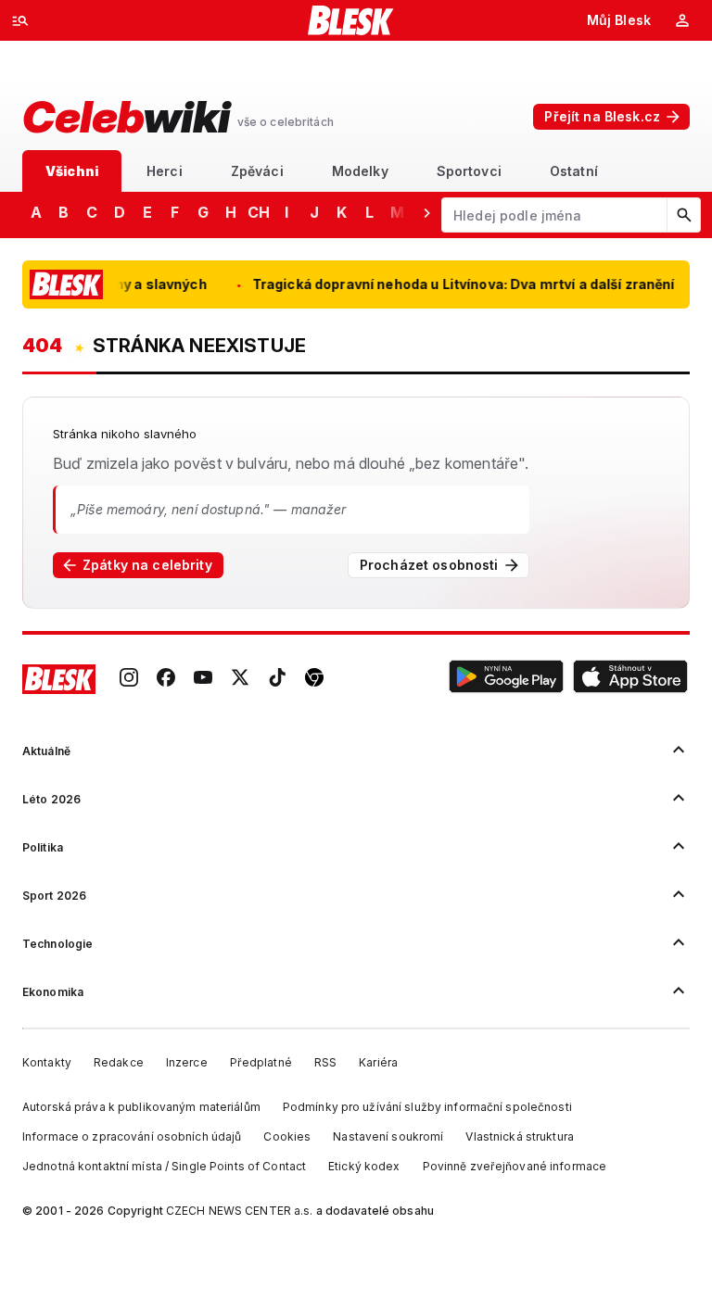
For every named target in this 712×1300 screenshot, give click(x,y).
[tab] (71, 171)
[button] (506, 679)
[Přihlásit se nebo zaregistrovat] (682, 20)
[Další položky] (426, 212)
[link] (129, 679)
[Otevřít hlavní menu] (20, 20)
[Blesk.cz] (351, 20)
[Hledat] (683, 215)
